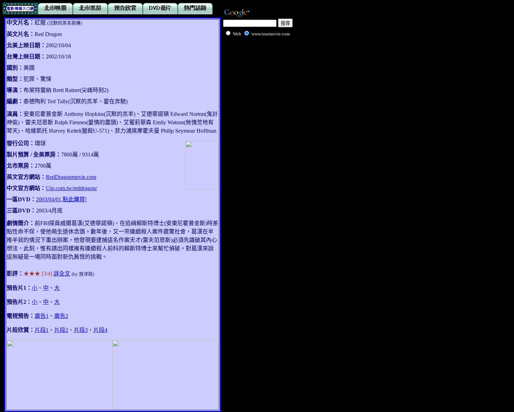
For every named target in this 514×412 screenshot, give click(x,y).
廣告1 (42, 316)
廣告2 (61, 316)
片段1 (42, 330)
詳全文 (61, 274)
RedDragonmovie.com (71, 177)
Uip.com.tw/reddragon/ (71, 188)
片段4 (100, 330)
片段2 (61, 330)
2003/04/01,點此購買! (61, 199)
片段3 (81, 330)
